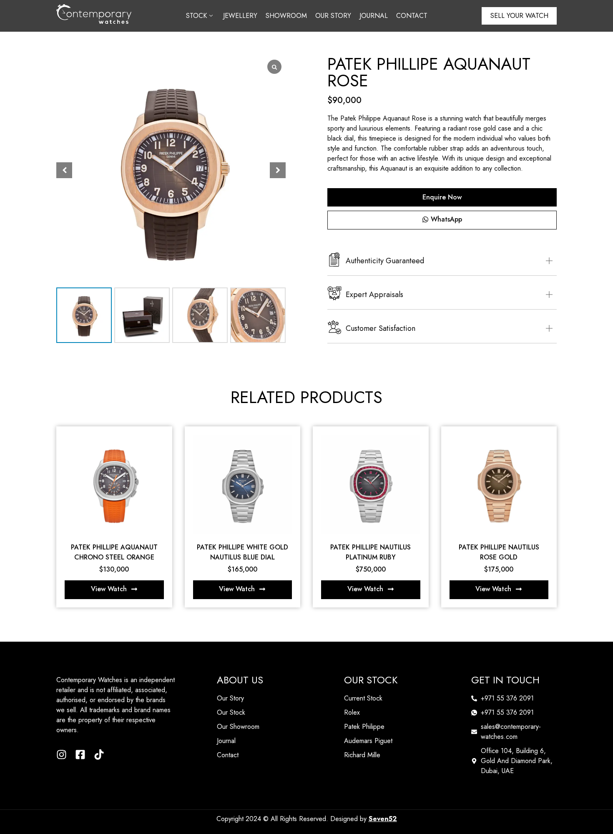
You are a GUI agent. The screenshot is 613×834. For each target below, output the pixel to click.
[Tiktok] (99, 754)
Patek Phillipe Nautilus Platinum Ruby (370, 552)
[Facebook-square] (80, 754)
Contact (411, 15)
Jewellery (240, 15)
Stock (196, 15)
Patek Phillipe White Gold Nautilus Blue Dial (242, 552)
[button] (278, 170)
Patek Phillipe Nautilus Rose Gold (499, 552)
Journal (373, 15)
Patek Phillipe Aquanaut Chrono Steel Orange (114, 552)
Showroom (286, 15)
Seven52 (383, 819)
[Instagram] (61, 754)
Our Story (333, 15)
